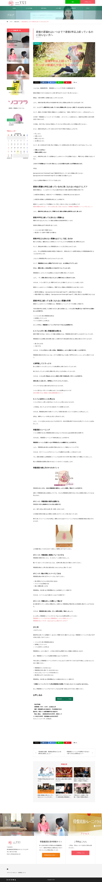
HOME (14, 8)
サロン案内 (58, 8)
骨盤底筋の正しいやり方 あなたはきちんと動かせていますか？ (50, 620)
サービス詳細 (29, 8)
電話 (73, 1)
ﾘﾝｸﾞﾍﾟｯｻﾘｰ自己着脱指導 (13, 72)
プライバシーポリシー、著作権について (16, 872)
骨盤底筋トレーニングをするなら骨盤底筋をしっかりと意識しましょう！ (53, 618)
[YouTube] (13, 880)
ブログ (87, 8)
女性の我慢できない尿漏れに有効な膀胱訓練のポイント (48, 392)
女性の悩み (43, 8)
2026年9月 (25, 158)
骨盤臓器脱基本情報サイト (51, 855)
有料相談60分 (11, 57)
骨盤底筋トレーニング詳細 (64, 699)
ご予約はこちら (87, 1)
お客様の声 (73, 8)
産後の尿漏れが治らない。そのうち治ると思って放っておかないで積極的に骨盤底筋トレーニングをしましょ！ (63, 206)
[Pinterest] (11, 880)
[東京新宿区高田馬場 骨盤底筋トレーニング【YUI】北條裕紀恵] (17, 3)
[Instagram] (7, 880)
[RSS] (15, 880)
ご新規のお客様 (11, 120)
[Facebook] (9, 880)
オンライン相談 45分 (12, 41)
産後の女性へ (37, 43)
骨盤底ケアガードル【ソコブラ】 (14, 104)
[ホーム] (7, 21)
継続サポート (11, 88)
